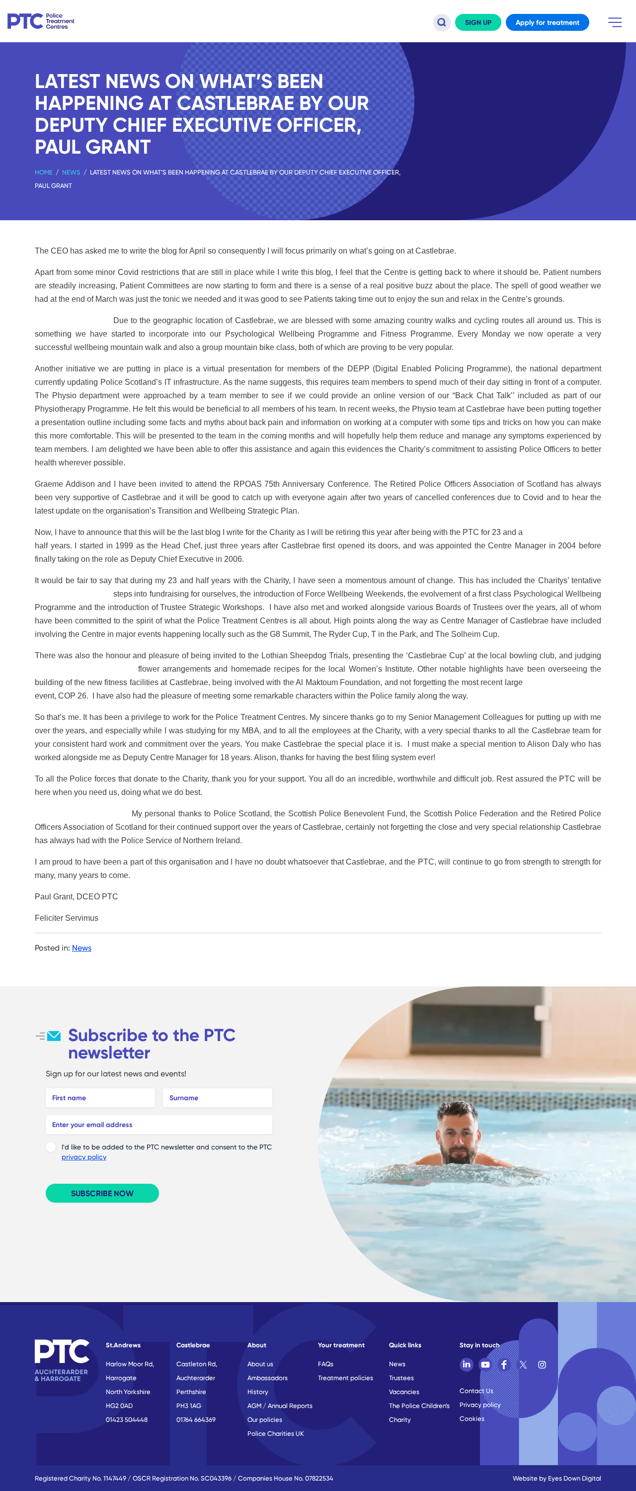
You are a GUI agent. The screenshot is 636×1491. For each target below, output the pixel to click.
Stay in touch (480, 1345)
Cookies (472, 1418)
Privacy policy (480, 1404)
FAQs (325, 1364)
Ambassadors (267, 1378)
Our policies (264, 1419)
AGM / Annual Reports (280, 1405)
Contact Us (476, 1391)
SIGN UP (478, 22)
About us (260, 1364)
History (257, 1392)
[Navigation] (615, 22)
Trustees (401, 1378)
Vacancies (404, 1392)
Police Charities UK (275, 1433)
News (71, 172)
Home (44, 172)
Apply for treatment (547, 22)
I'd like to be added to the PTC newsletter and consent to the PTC (167, 1151)
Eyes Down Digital (574, 1478)
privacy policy (84, 1156)
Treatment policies (345, 1378)
